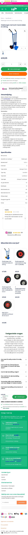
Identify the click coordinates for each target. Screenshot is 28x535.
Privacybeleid (4, 525)
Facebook (12, 461)
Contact (3, 479)
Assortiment (8, 18)
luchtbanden (7, 98)
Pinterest (19, 461)
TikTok (15, 460)
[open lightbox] (25, 31)
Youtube (7, 461)
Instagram (19, 460)
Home (2, 18)
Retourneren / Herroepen (7, 486)
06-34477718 (16, 424)
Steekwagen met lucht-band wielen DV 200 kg (11, 20)
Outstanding (14, 532)
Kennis (3, 477)
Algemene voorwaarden (7, 521)
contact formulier (13, 449)
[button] (14, 48)
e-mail (16, 435)
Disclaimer (3, 528)
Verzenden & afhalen (6, 488)
